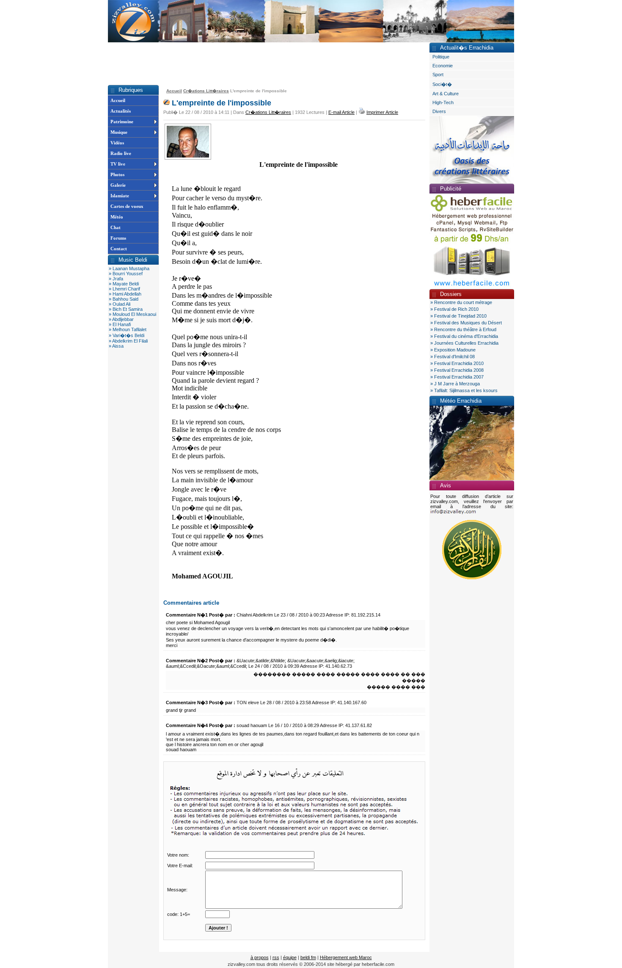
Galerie (118, 185)
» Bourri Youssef (126, 273)
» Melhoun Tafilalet (127, 329)
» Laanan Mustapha (129, 268)
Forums (118, 238)
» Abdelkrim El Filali (128, 340)
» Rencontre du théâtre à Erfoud (463, 329)
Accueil (117, 100)
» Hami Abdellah (125, 293)
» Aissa (116, 345)
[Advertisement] (262, 63)
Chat (115, 227)
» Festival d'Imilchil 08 (452, 356)
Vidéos (117, 142)
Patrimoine (121, 121)
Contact (118, 248)
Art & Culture (445, 93)
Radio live (120, 153)
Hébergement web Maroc (346, 957)
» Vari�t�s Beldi (126, 335)
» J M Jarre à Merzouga (455, 383)
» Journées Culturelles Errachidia (464, 343)
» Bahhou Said (123, 298)
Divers (439, 111)
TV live (117, 163)
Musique (118, 132)
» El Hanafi (120, 324)
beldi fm (308, 957)
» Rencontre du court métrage (461, 302)
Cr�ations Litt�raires (206, 91)
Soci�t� (442, 84)
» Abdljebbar (121, 319)
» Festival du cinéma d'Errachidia (464, 336)
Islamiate (119, 195)
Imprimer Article (382, 112)
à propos (259, 957)
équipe (290, 957)
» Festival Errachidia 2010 (457, 363)
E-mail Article (341, 112)
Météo (116, 216)
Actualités (120, 110)
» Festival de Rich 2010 (454, 309)
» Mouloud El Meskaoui (132, 314)
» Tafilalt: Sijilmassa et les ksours (464, 390)
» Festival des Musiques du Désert (466, 322)
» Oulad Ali (119, 304)
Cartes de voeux (126, 206)
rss (275, 957)
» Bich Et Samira (126, 309)
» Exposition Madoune (453, 349)
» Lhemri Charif (124, 288)
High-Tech (443, 102)
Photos (117, 174)
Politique (440, 56)
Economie (442, 65)
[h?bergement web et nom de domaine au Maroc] (471, 287)
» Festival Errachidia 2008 (457, 370)
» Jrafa (116, 278)
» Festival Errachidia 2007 (457, 376)
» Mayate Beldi (124, 283)
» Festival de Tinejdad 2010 (458, 315)
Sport (437, 74)
